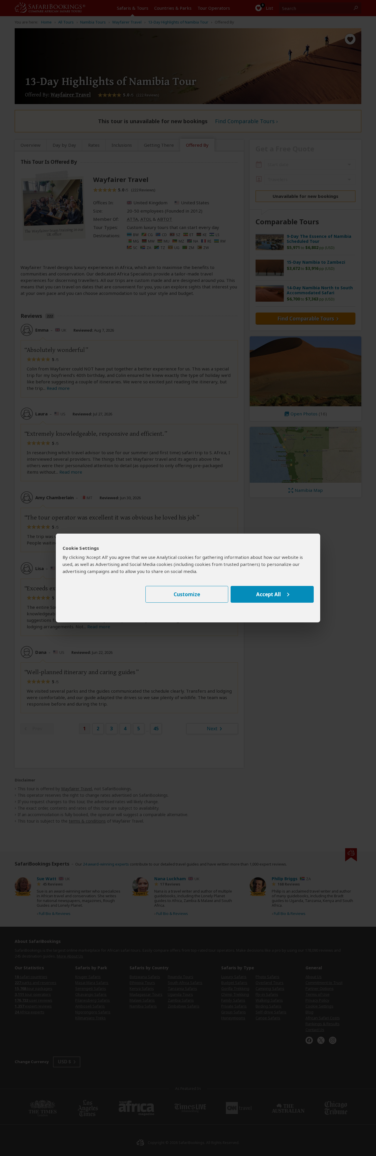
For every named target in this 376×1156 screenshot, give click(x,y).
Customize (187, 594)
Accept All (268, 594)
